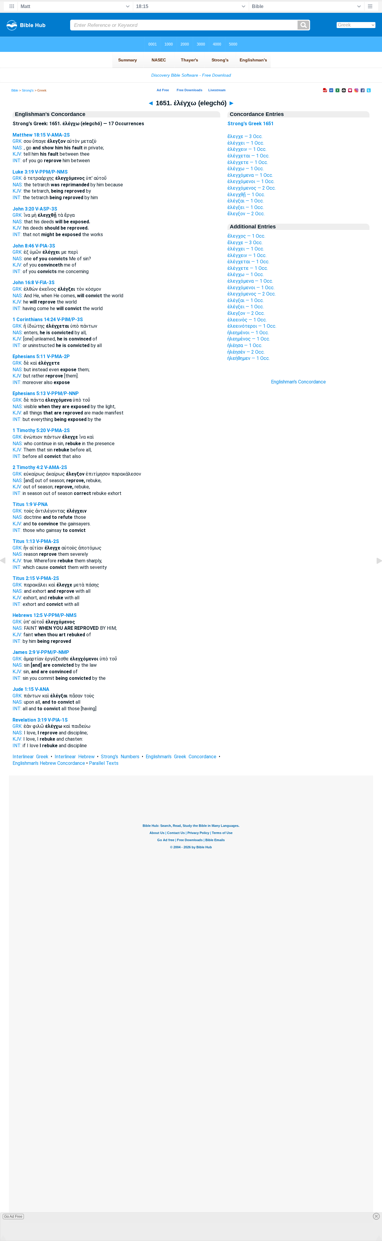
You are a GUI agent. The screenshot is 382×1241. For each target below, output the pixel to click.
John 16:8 (23, 282)
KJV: (17, 154)
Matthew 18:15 (29, 135)
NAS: (18, 148)
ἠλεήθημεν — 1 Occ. (248, 358)
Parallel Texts (103, 763)
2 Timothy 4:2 (28, 467)
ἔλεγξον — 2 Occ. (246, 213)
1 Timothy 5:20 (29, 430)
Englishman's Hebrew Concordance (49, 763)
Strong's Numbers (120, 756)
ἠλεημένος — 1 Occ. (248, 339)
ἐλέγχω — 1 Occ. (245, 168)
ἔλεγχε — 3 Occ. (245, 136)
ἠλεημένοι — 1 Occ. (248, 332)
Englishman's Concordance (298, 382)
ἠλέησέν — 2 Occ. (246, 352)
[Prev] (7, 574)
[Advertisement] (298, 492)
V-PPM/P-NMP (52, 652)
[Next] (374, 574)
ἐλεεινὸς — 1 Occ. (247, 320)
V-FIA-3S (45, 282)
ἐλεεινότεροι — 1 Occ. (251, 326)
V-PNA (40, 504)
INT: (17, 160)
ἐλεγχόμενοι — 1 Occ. (251, 181)
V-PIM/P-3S (70, 319)
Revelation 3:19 (30, 720)
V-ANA (42, 689)
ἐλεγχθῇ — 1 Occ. (246, 194)
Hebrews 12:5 (28, 615)
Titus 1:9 (22, 504)
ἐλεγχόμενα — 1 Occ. (250, 175)
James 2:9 (24, 652)
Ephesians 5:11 (29, 356)
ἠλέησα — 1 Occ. (244, 345)
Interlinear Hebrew (75, 756)
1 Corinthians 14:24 (34, 319)
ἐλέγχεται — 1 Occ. (248, 156)
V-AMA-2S (58, 135)
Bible (14, 90)
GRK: (17, 141)
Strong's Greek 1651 (250, 123)
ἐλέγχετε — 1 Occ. (247, 162)
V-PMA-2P (58, 356)
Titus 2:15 (24, 578)
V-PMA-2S (58, 430)
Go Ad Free (13, 1216)
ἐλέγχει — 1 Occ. (245, 143)
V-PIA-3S (45, 246)
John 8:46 (23, 246)
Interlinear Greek (30, 756)
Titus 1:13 (24, 541)
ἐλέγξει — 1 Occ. (245, 207)
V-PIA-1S (58, 720)
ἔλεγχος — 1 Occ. (246, 236)
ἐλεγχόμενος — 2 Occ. (251, 188)
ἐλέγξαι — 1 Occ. (245, 201)
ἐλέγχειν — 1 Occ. (247, 149)
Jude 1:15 (23, 689)
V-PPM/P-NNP (63, 393)
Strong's (28, 90)
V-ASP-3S (46, 209)
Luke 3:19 (23, 172)
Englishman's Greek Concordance (181, 756)
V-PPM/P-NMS (51, 172)
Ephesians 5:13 (29, 393)
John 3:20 (23, 209)
